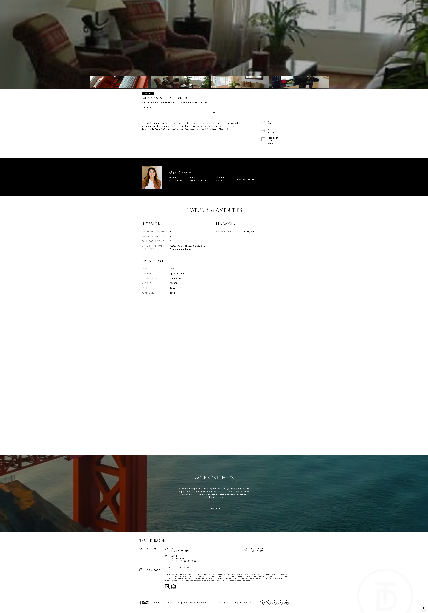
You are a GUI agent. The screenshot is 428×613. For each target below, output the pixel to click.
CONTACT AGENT (245, 179)
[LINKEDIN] (280, 602)
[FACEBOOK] (262, 602)
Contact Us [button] (214, 509)
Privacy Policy (246, 602)
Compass (220, 574)
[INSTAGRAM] (268, 602)
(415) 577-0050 (176, 180)
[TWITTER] (274, 602)
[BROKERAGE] (286, 602)
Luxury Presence (196, 602)
